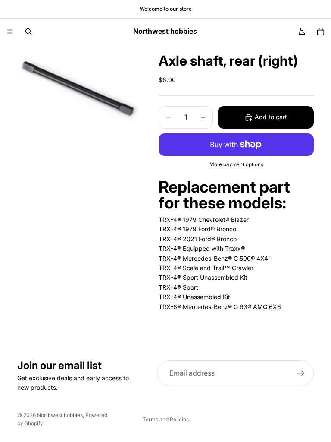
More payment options (236, 164)
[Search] (28, 31)
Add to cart (271, 116)
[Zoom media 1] (77, 87)
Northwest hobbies (60, 415)
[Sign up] (301, 373)
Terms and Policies (166, 419)
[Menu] (10, 31)
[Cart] (320, 31)
